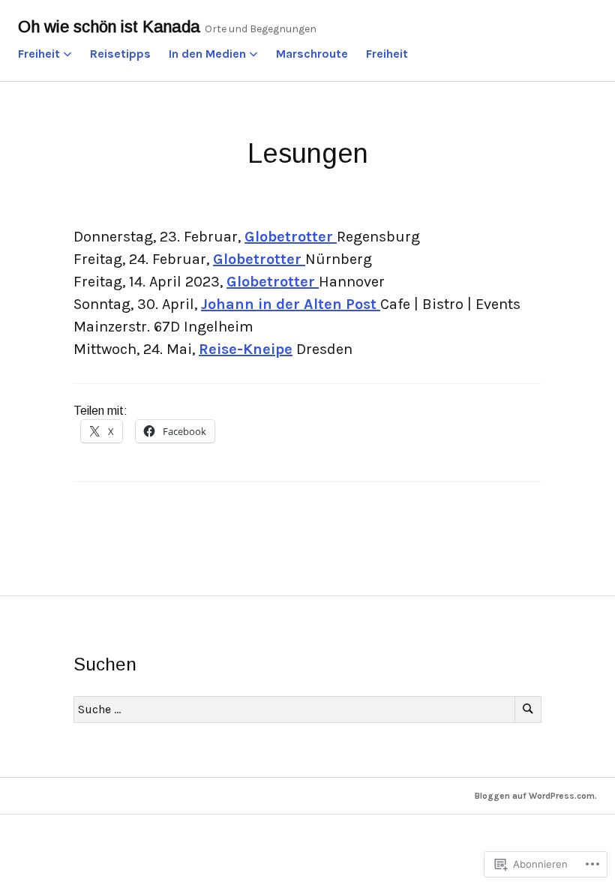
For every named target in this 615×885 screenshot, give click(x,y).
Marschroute (312, 53)
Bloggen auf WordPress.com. (536, 795)
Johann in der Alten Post (290, 304)
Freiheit (39, 53)
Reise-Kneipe (245, 349)
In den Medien (207, 53)
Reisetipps (120, 53)
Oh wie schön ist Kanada (109, 26)
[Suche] (528, 709)
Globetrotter (290, 236)
